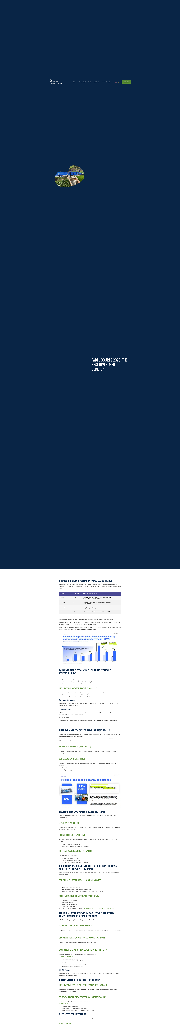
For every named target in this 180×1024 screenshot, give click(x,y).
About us (96, 82)
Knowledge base (106, 82)
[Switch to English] (116, 82)
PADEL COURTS (82, 82)
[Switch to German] (118, 82)
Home (74, 82)
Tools (90, 82)
